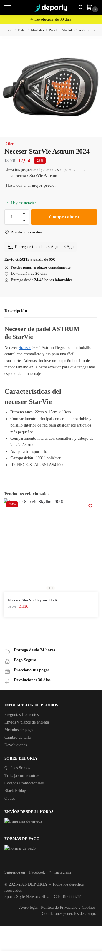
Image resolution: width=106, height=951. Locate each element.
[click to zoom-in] (51, 86)
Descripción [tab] (15, 310)
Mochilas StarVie (74, 30)
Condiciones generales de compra (69, 913)
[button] (90, 7)
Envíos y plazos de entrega (26, 722)
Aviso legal (28, 907)
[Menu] (13, 7)
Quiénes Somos (17, 768)
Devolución (43, 19)
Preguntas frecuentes (21, 714)
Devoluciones (15, 745)
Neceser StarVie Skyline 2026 (32, 600)
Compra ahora (64, 216)
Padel (21, 30)
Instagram (62, 872)
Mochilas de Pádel (44, 30)
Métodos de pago (18, 730)
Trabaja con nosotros (21, 775)
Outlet (9, 798)
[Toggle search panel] (81, 7)
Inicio (8, 30)
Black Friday (15, 791)
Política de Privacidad (59, 907)
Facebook (37, 872)
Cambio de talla (17, 737)
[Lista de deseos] (90, 505)
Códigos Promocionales (24, 783)
